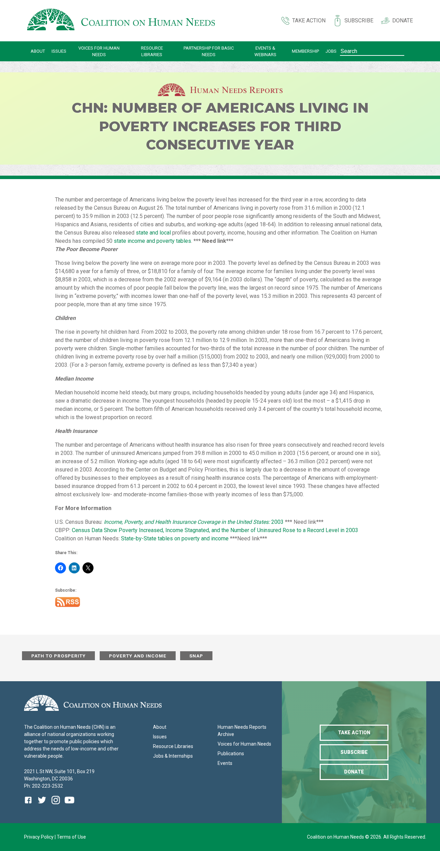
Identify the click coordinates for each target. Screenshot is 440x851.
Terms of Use (71, 837)
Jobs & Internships (173, 756)
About (38, 51)
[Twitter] (42, 805)
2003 (277, 522)
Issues (59, 51)
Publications (231, 753)
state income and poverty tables (152, 241)
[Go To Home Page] (121, 21)
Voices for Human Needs (99, 51)
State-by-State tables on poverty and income (175, 538)
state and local (153, 232)
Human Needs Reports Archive (242, 730)
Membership (305, 51)
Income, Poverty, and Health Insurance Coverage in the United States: (187, 522)
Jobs (331, 51)
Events (225, 763)
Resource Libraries (152, 51)
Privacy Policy (39, 837)
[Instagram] (56, 805)
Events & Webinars (265, 51)
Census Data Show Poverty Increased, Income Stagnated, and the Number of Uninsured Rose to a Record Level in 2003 (215, 530)
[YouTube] (69, 805)
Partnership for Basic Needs (209, 51)
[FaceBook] (29, 805)
